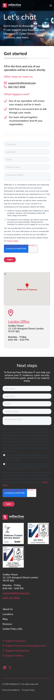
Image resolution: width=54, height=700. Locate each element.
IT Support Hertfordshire (16, 650)
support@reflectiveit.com (16, 593)
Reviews (7, 623)
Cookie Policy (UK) (12, 628)
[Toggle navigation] (50, 5)
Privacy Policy (28, 690)
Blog (5, 618)
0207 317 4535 (11, 597)
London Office (18, 321)
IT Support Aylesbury (14, 640)
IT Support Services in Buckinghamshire (24, 645)
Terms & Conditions (11, 690)
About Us (8, 609)
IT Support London (13, 655)
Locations (8, 614)
